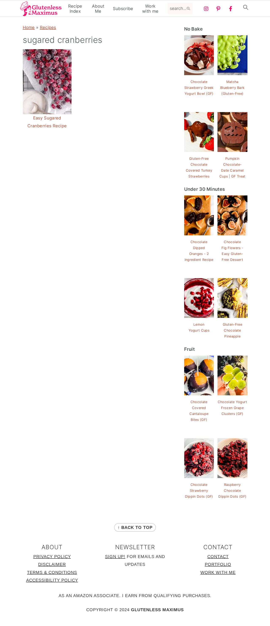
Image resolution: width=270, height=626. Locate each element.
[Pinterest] (218, 8)
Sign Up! (115, 556)
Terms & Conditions (52, 572)
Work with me (150, 9)
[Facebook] (230, 8)
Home (29, 27)
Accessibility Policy (52, 580)
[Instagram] (206, 8)
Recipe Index (75, 9)
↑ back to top (135, 527)
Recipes (48, 27)
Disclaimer (52, 564)
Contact (218, 556)
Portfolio (218, 564)
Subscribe (123, 8)
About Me (98, 9)
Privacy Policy (52, 556)
